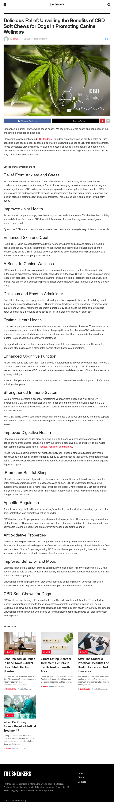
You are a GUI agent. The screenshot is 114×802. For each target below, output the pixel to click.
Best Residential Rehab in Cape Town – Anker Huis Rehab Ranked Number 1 (19, 665)
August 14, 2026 (20, 748)
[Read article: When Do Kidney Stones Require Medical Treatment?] (20, 707)
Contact (82, 781)
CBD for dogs (44, 139)
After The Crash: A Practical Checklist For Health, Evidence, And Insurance (93, 665)
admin (16, 38)
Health (44, 38)
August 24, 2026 (57, 686)
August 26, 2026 (26, 689)
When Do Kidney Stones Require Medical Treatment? (20, 726)
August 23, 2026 (100, 689)
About (81, 777)
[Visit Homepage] (57, 4)
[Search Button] (108, 4)
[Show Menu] (5, 4)
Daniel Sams (11, 689)
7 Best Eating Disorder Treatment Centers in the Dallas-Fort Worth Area (56, 665)
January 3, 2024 (31, 38)
